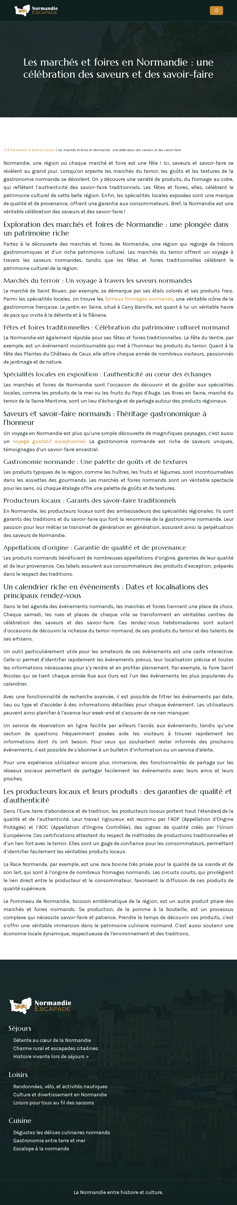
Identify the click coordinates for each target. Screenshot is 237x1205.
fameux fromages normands (139, 299)
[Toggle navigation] (216, 10)
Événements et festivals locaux (32, 150)
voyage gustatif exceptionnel (49, 441)
